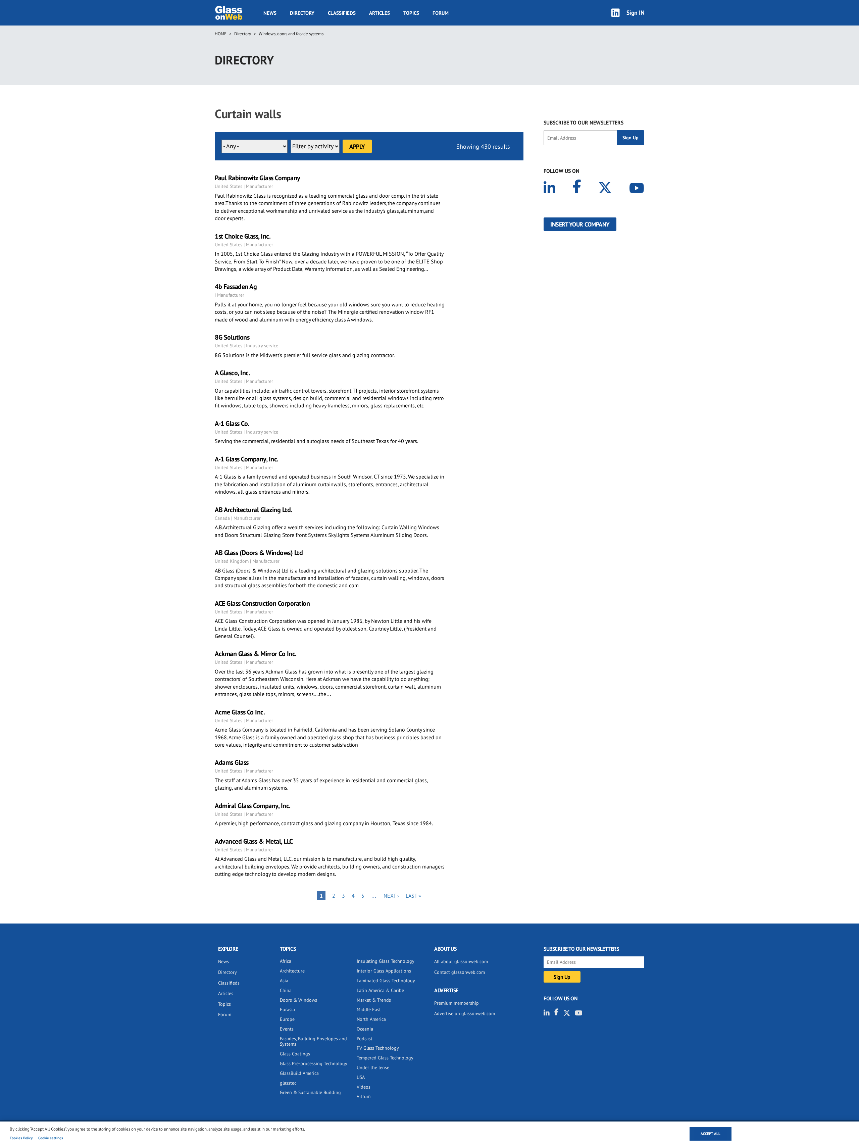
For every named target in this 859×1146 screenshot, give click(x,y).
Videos (363, 1087)
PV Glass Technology (378, 1048)
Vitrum (363, 1096)
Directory (302, 13)
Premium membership (456, 1003)
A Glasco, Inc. (232, 373)
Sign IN (635, 12)
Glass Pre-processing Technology (313, 1063)
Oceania (365, 1029)
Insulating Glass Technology (385, 961)
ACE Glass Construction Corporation (262, 603)
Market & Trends (374, 1000)
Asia (284, 981)
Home (220, 34)
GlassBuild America (299, 1073)
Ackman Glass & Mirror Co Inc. (256, 654)
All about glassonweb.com (461, 961)
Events (287, 1029)
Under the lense (373, 1067)
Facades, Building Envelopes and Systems (313, 1041)
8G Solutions (232, 337)
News (269, 13)
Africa (285, 961)
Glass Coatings (295, 1054)
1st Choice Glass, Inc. (242, 236)
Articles (379, 13)
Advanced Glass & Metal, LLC (254, 841)
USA (361, 1077)
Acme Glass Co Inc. (240, 712)
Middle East (369, 1009)
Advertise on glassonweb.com (464, 1013)
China (286, 990)
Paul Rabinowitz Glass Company (257, 178)
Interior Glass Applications (384, 971)
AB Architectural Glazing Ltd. (253, 510)
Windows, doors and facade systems (291, 34)
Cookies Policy (21, 1138)
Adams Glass (232, 762)
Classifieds (342, 13)
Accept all (710, 1133)
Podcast (364, 1039)
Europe (287, 1019)
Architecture (292, 971)
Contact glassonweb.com (459, 972)
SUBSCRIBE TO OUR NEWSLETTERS (583, 122)
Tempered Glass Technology (385, 1058)
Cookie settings (50, 1138)
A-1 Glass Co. (232, 423)
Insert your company (580, 224)
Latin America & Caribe (380, 990)
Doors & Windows (298, 1000)
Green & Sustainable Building (310, 1092)
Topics (411, 13)
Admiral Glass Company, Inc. (253, 806)
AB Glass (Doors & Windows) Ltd (259, 553)
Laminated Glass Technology (386, 981)
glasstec (288, 1083)
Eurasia (287, 1009)
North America (371, 1019)
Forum (441, 13)
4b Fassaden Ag (236, 287)
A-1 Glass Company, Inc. (247, 459)
